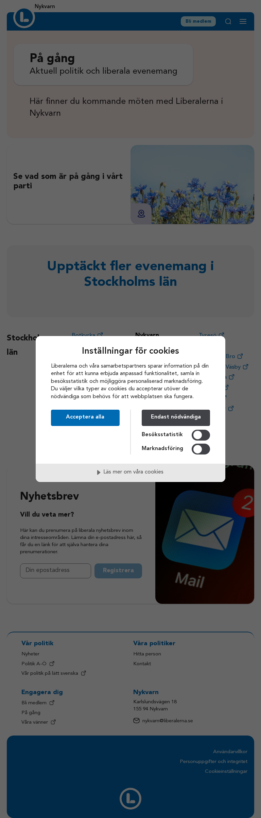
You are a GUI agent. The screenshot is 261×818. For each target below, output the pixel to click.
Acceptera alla (85, 417)
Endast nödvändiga (176, 417)
